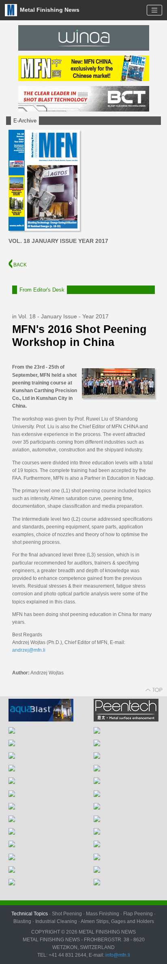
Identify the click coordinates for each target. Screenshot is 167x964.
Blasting (22, 921)
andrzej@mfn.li (28, 650)
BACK (19, 265)
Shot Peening (67, 914)
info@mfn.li (117, 955)
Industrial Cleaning (56, 921)
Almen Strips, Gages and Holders (117, 921)
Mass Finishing (102, 914)
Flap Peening (138, 914)
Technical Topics (29, 914)
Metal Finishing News (48, 9)
